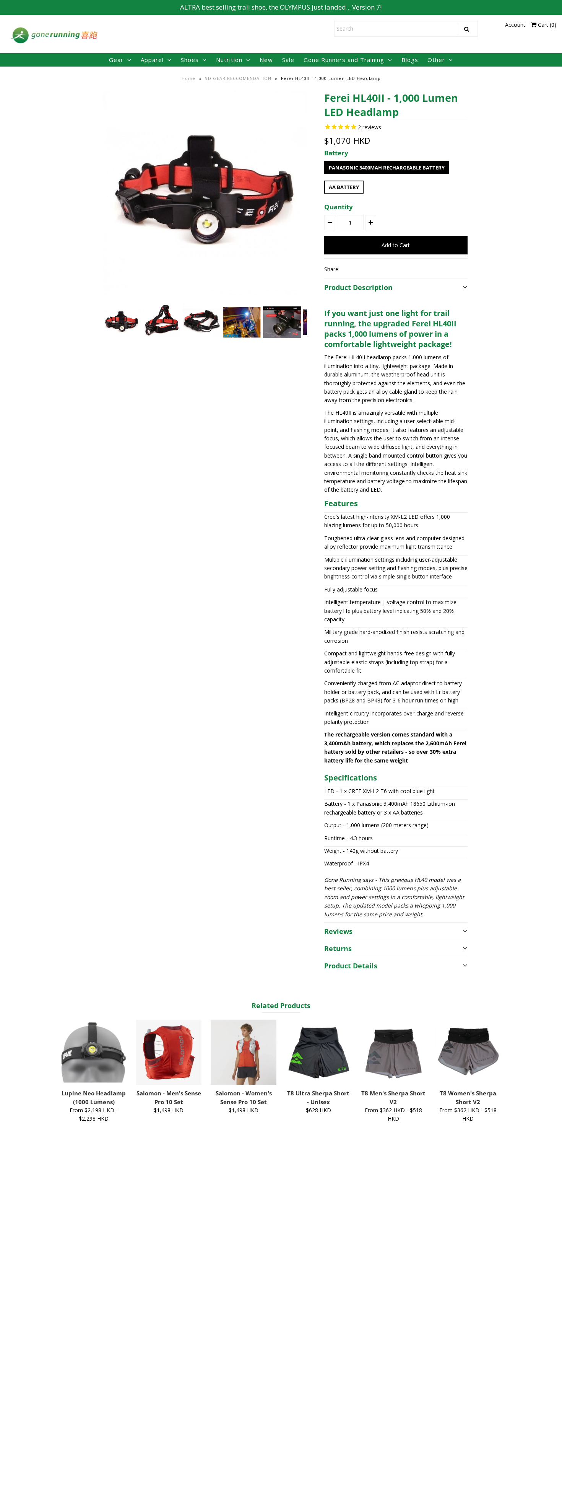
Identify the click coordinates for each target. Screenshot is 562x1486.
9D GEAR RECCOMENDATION (238, 78)
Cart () (546, 24)
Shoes (190, 60)
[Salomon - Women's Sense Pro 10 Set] (243, 1052)
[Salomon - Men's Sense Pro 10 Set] (168, 1052)
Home (189, 78)
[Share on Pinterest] (374, 269)
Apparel (152, 60)
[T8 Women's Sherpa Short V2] (468, 1052)
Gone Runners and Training (344, 60)
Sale (288, 60)
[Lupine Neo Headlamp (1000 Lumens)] (94, 1052)
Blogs (409, 60)
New (266, 60)
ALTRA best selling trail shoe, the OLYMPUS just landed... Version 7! (281, 7)
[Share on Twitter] (361, 269)
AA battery (344, 187)
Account (515, 24)
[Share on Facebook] (348, 269)
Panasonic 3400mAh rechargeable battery (387, 167)
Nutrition (229, 60)
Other (436, 60)
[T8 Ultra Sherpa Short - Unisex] (318, 1052)
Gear (116, 60)
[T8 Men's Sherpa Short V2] (393, 1052)
